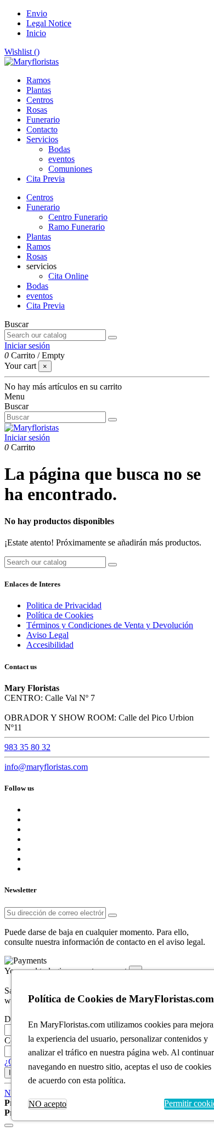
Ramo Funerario (76, 226)
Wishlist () (22, 51)
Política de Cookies (59, 615)
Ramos (38, 246)
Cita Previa (45, 305)
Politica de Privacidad (64, 605)
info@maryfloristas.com (46, 766)
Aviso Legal (47, 635)
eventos (61, 159)
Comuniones (70, 168)
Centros (39, 197)
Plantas (38, 236)
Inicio (36, 33)
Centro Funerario (78, 217)
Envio (36, 13)
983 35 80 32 (27, 747)
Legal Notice (48, 23)
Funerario (43, 207)
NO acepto (47, 1103)
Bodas (59, 149)
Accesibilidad (50, 644)
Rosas (36, 256)
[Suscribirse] (112, 915)
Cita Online (68, 276)
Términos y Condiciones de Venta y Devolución (109, 625)
